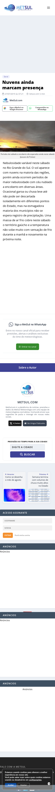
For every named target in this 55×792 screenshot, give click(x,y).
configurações (35, 780)
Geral (6, 76)
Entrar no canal (29, 346)
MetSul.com (16, 100)
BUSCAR (29, 454)
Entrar (8, 535)
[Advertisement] (27, 44)
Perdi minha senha (22, 535)
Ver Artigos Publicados (36, 423)
